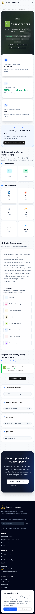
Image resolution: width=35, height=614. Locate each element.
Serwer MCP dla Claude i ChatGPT (16, 528)
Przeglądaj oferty (6, 553)
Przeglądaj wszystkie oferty (13, 142)
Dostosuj (24, 609)
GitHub (5, 579)
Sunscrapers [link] (22, 9)
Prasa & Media (5, 543)
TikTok (5, 587)
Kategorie (4, 566)
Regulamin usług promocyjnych (10, 539)
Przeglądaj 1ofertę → (17, 378)
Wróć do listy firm (17, 486)
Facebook (6, 582)
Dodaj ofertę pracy (6, 536)
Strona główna (6, 9)
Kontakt (3, 546)
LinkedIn (5, 584)
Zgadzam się (10, 609)
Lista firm (14, 9)
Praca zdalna (5, 557)
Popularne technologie (7, 560)
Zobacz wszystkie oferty (8, 361)
